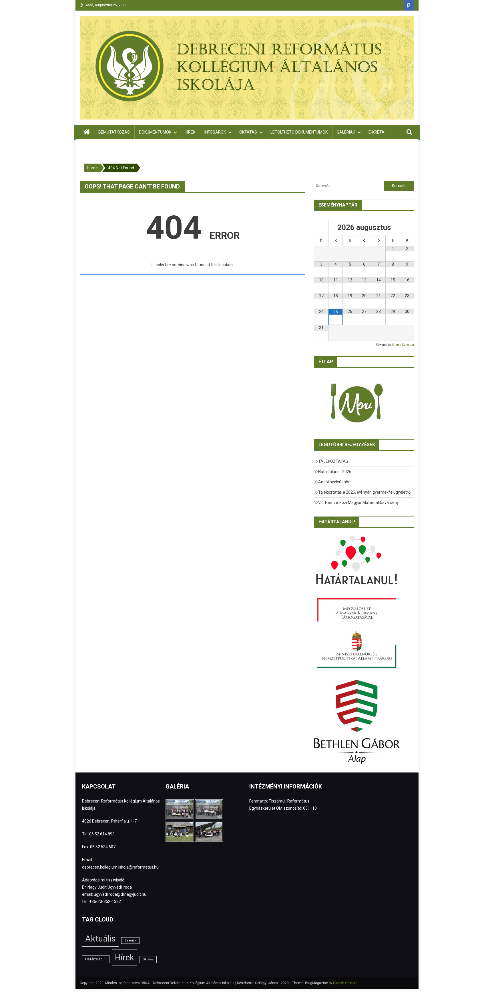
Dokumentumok (155, 132)
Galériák (346, 132)
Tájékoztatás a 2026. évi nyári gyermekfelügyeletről (364, 492)
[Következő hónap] (407, 227)
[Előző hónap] (321, 227)
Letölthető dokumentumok (299, 132)
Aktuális (100, 939)
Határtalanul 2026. (335, 471)
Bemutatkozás (114, 132)
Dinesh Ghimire (345, 983)
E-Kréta (376, 132)
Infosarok (215, 132)
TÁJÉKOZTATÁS (333, 461)
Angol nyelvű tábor (335, 482)
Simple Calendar (403, 345)
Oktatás (248, 132)
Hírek (190, 132)
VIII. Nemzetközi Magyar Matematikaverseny (358, 502)
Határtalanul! (95, 959)
